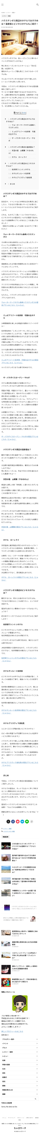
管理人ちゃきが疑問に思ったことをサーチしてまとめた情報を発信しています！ (20, 1124)
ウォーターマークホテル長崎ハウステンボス (21, 126)
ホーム (4, 1117)
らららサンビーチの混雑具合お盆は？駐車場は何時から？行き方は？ (24, 869)
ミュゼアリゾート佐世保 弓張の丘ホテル (21, 132)
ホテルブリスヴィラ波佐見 (20, 177)
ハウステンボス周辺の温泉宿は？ (21, 147)
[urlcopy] (31, 821)
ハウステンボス (7, 831)
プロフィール (20, 1117)
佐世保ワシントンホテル (19, 169)
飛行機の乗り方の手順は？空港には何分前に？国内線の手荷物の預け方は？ (24, 881)
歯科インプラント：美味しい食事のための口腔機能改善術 (24, 967)
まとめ (11, 184)
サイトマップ (11, 1117)
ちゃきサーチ (20, 1127)
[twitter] (8, 821)
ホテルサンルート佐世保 (19, 173)
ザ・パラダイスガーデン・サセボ (21, 139)
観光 (13, 831)
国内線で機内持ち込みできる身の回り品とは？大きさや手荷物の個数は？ (24, 858)
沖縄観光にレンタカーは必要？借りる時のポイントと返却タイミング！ (24, 893)
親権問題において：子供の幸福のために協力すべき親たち (24, 980)
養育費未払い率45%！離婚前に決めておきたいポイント (25, 932)
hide (24, 112)
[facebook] (13, 821)
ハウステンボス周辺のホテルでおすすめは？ (20, 120)
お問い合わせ (29, 1117)
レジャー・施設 (7, 828)
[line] (27, 821)
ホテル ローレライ (17, 157)
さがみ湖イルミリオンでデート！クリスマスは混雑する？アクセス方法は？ (24, 846)
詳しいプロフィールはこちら (12, 1031)
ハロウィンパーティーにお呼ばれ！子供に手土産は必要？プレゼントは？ (24, 955)
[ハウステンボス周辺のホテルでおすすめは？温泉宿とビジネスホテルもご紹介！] (22, 821)
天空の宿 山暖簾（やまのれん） (21, 151)
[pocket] (18, 821)
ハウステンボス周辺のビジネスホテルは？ (20, 164)
